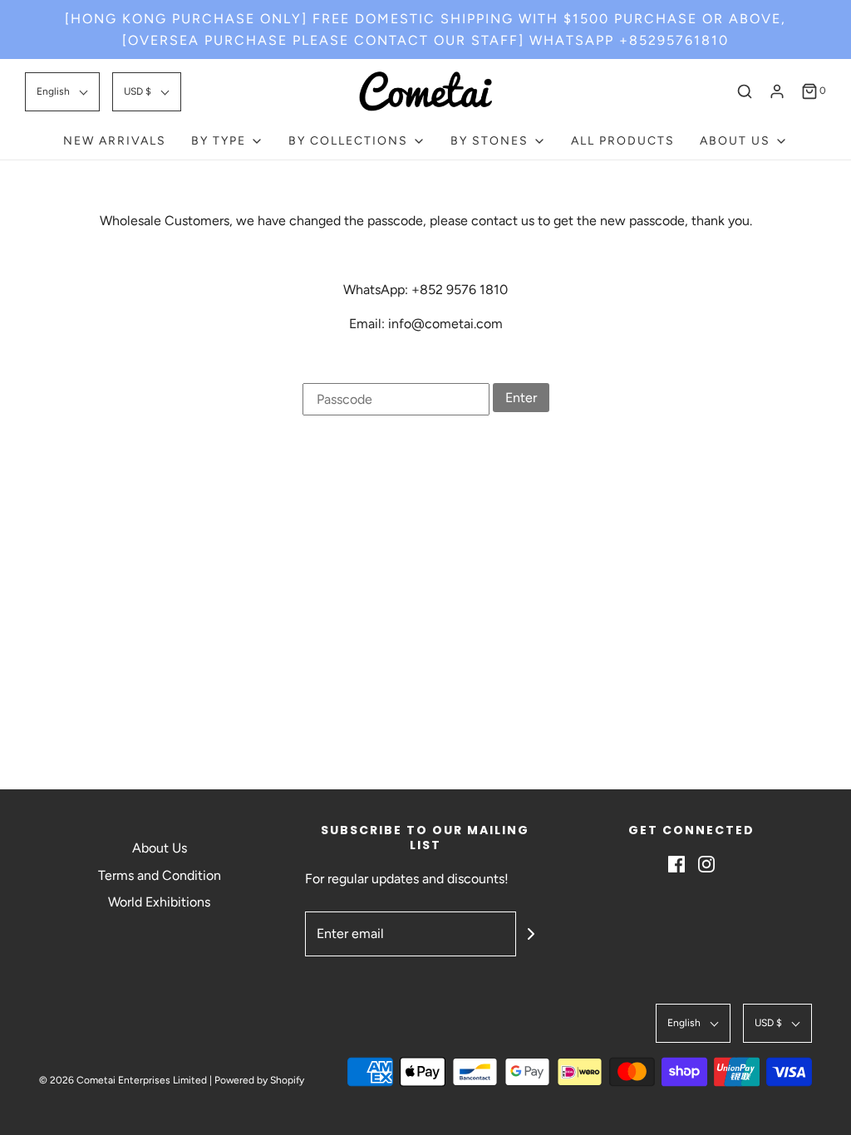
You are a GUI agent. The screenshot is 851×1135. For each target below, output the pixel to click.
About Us (159, 848)
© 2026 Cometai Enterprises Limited (123, 1080)
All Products (623, 141)
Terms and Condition (159, 875)
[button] (62, 91)
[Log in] (777, 91)
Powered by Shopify (259, 1080)
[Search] (745, 91)
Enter (521, 397)
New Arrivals (114, 141)
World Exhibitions (159, 902)
